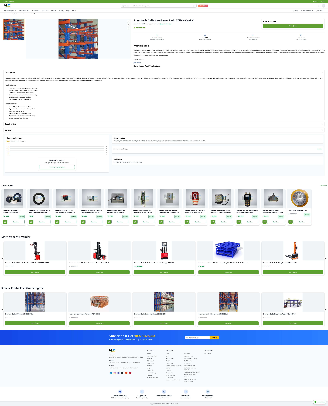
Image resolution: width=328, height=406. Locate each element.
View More (323, 185)
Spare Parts (45, 10)
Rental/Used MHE (24, 10)
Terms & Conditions (152, 377)
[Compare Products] (319, 6)
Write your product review (56, 167)
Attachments (35, 10)
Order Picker (169, 377)
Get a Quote (293, 26)
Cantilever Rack (24, 14)
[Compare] (3, 194)
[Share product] (128, 24)
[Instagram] (114, 373)
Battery (168, 356)
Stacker (168, 368)
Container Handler (189, 365)
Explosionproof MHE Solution (190, 369)
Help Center (207, 353)
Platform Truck (188, 356)
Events (74, 10)
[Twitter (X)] (122, 373)
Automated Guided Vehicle (192, 372)
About (149, 353)
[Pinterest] (130, 373)
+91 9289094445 (124, 363)
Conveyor (187, 377)
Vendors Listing (151, 373)
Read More (137, 62)
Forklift (168, 361)
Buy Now (16, 222)
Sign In (315, 1)
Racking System (13, 14)
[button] (295, 10)
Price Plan (150, 375)
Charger (168, 370)
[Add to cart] (5, 222)
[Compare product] (128, 28)
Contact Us (150, 370)
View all (319, 149)
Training (61, 10)
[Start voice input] (194, 6)
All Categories (10, 10)
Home (5, 14)
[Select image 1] (13, 29)
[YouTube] (126, 373)
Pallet (167, 353)
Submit (214, 338)
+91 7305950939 (114, 363)
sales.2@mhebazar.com (131, 368)
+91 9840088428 (135, 363)
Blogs (67, 10)
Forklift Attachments (190, 374)
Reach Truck (169, 358)
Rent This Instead (152, 66)
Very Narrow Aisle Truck (173, 380)
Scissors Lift (187, 363)
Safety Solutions (188, 381)
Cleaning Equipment (190, 379)
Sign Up (323, 1)
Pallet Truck (169, 363)
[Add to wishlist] (128, 21)
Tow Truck (187, 353)
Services (53, 10)
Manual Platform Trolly (190, 358)
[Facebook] (118, 373)
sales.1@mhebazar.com (116, 368)
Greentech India (165, 24)
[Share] (3, 198)
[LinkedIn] (110, 373)
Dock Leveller (188, 361)
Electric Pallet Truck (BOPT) (173, 365)
